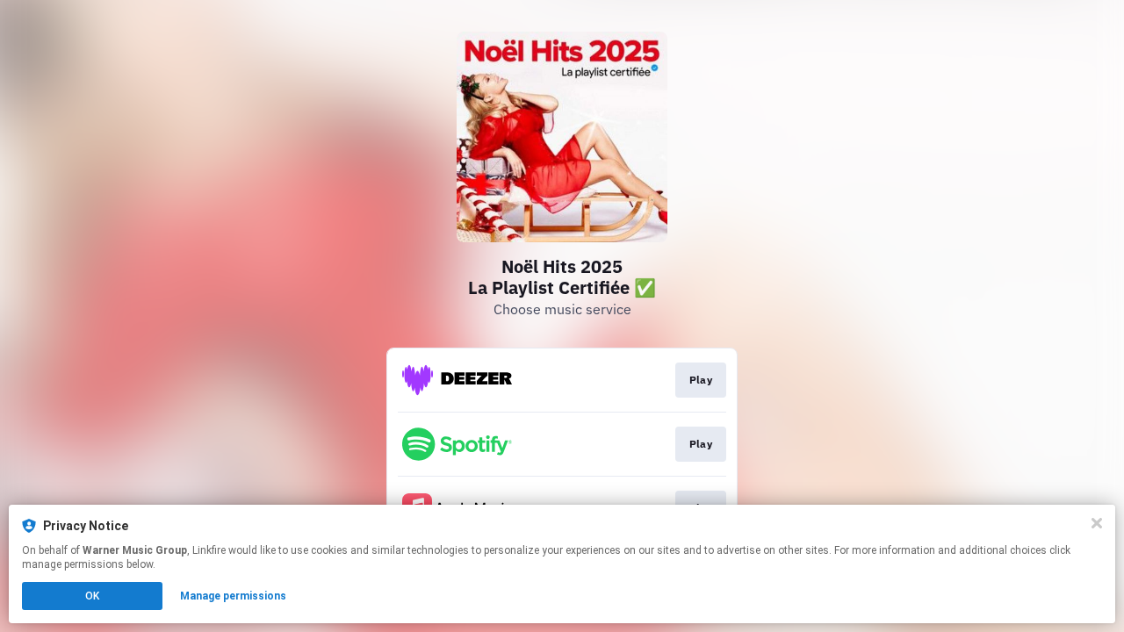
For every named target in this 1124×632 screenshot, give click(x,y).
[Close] (1097, 523)
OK (92, 596)
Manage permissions (233, 596)
